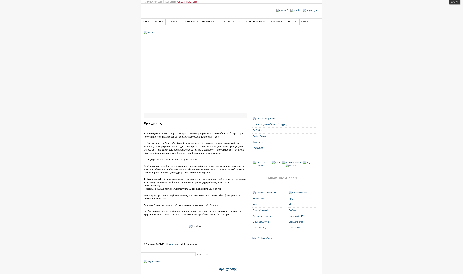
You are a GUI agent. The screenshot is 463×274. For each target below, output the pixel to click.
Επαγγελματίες (296, 222)
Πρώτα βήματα (260, 136)
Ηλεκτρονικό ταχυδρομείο (243, 115)
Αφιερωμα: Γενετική (262, 216)
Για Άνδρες (258, 130)
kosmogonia (173, 244)
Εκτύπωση (239, 115)
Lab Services (295, 227)
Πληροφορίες (259, 227)
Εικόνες (292, 210)
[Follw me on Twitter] (260, 166)
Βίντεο (292, 204)
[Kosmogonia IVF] (173, 11)
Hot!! (255, 204)
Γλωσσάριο (258, 148)
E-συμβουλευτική (261, 222)
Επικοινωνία (259, 198)
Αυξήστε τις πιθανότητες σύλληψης (270, 124)
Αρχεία (292, 198)
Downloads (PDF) (297, 216)
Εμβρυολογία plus (261, 210)
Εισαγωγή (258, 142)
